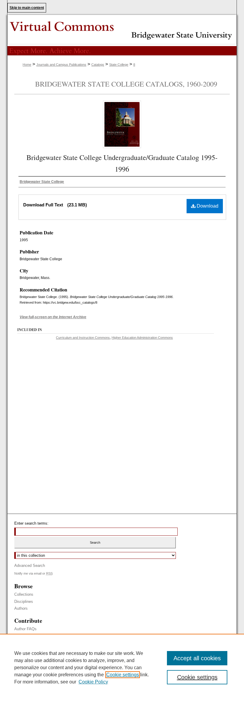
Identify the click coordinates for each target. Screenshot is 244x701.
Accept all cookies (197, 658)
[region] (122, 667)
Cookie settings (122, 674)
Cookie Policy (93, 681)
